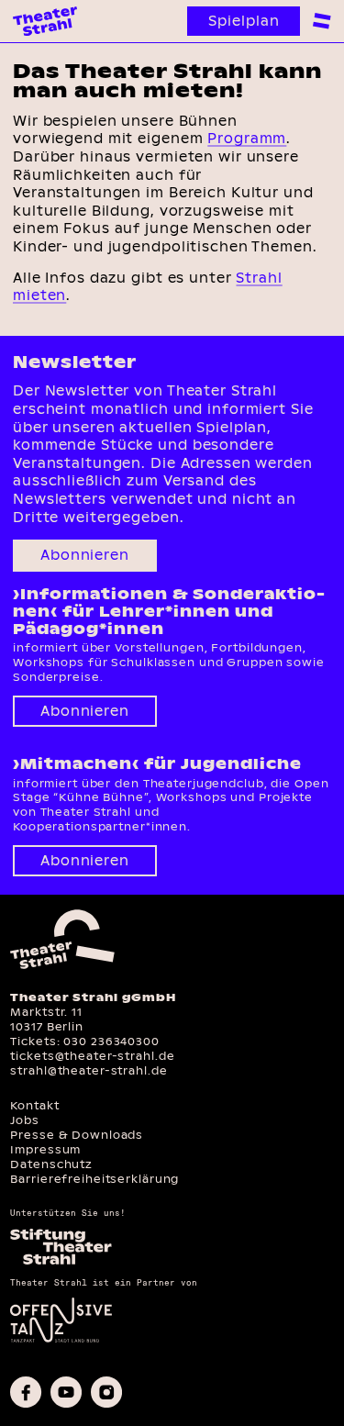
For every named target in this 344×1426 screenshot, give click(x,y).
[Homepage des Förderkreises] (61, 1262)
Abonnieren (84, 555)
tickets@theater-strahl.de (92, 1056)
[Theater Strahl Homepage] (45, 21)
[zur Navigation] (322, 21)
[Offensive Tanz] (61, 1340)
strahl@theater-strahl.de (88, 1070)
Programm (246, 138)
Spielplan (243, 21)
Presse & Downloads (76, 1135)
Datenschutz (51, 1164)
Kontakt (34, 1105)
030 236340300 (111, 1041)
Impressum (45, 1149)
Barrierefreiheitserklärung (94, 1179)
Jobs (24, 1120)
